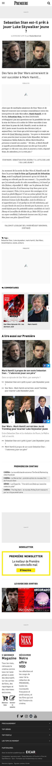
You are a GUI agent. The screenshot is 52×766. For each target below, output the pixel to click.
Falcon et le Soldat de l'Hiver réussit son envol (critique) (26, 226)
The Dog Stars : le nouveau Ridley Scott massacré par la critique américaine (26, 491)
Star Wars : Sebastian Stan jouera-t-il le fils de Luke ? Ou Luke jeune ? (26, 161)
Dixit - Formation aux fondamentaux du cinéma (27, 758)
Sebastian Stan (15, 116)
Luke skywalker (19, 240)
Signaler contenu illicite (21, 763)
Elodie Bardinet (35, 36)
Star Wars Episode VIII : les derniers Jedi (14, 325)
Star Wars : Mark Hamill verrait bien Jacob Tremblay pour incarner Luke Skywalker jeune (25, 427)
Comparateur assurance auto (11, 756)
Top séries (6, 729)
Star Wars (39, 240)
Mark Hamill (35, 113)
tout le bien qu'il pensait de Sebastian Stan (26, 175)
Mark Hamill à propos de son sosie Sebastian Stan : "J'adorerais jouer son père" (24, 371)
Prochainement (9, 723)
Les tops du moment (10, 741)
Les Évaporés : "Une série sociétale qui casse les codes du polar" (25, 485)
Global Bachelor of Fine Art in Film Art (34, 756)
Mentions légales (7, 763)
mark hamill (30, 240)
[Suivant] (48, 308)
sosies (15, 243)
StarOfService (6, 758)
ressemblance (6, 243)
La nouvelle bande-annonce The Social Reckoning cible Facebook (26, 473)
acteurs (21, 243)
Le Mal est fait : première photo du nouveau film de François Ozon (25, 479)
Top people (6, 735)
